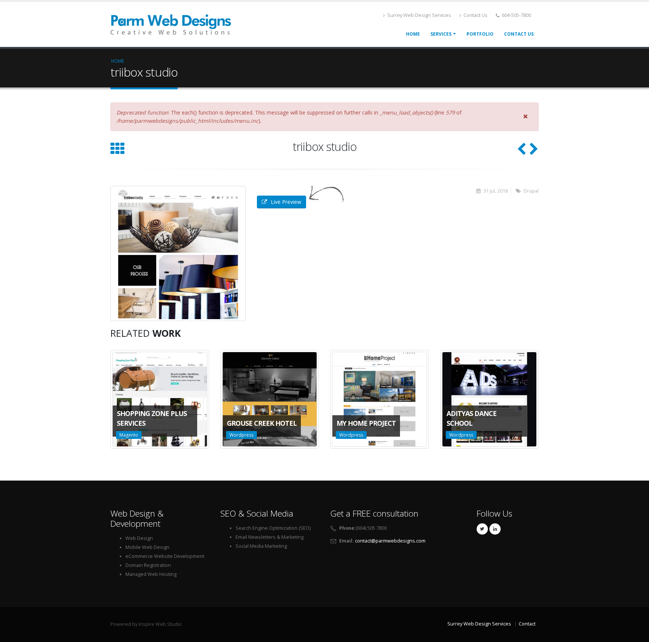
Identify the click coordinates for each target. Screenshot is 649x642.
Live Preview (286, 201)
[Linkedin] (495, 529)
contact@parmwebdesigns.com (390, 541)
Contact (527, 624)
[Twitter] (482, 529)
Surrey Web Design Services (418, 15)
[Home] (170, 23)
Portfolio (480, 34)
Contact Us (475, 15)
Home (413, 34)
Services (440, 34)
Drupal (531, 191)
